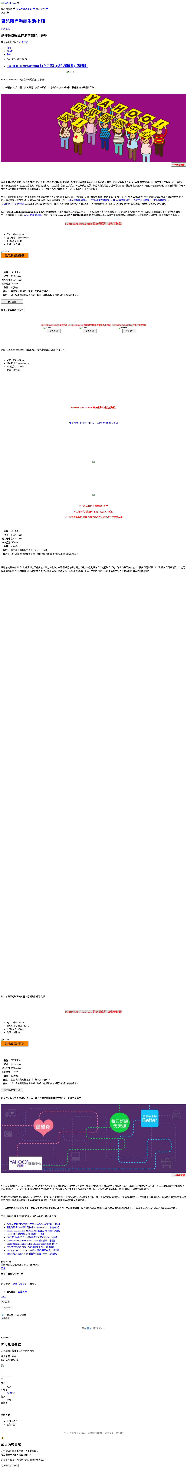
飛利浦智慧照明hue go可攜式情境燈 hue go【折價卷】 (32, 1254)
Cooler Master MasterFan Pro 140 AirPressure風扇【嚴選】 (33, 1244)
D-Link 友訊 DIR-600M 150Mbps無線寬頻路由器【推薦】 (34, 1224)
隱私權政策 (108, 1433)
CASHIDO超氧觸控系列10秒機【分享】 (26, 1234)
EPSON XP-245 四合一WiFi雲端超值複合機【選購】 (32, 1247)
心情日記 (23, 42)
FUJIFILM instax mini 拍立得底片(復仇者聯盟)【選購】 (47, 66)
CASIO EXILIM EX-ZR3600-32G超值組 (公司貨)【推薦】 (34, 1231)
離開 (16, 1466)
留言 (22, 1284)
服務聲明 (119, 1433)
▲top (3, 1296)
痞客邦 (16, 1284)
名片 (9, 54)
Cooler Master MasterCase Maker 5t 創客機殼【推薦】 (31, 1240)
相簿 (9, 48)
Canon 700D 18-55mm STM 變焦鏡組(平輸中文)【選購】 (33, 1250)
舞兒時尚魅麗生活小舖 (23, 21)
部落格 (10, 51)
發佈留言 (5, 1318)
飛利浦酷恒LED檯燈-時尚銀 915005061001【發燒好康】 (33, 1227)
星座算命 (22, 1292)
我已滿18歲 (6, 1466)
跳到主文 (5, 29)
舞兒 (3, 1268)
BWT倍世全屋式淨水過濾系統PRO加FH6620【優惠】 (32, 1237)
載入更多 (5, 1302)
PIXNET (73, 1433)
